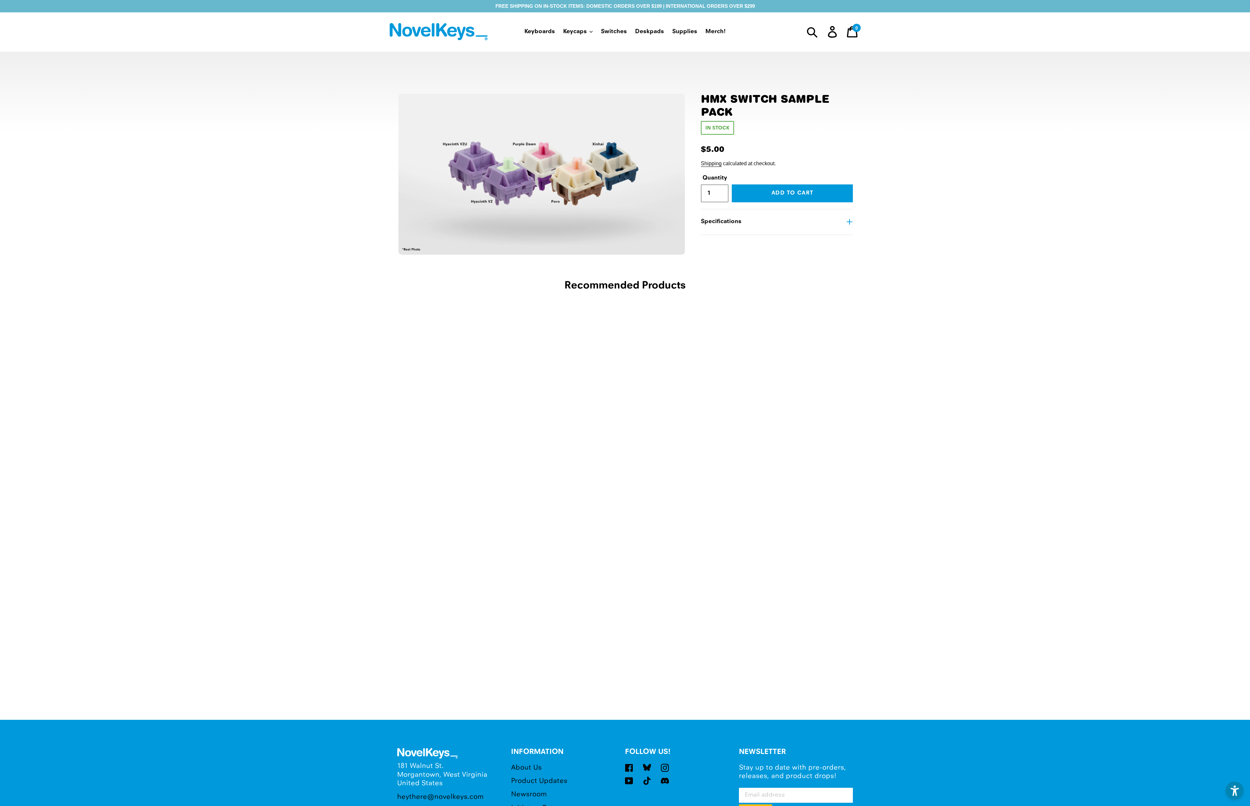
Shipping (711, 163)
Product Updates (539, 781)
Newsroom (529, 794)
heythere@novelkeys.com (440, 797)
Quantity (713, 178)
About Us (526, 768)
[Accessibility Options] (1234, 790)
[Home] (440, 33)
